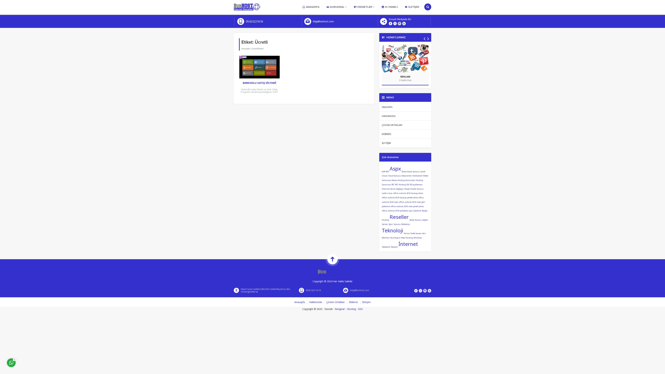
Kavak (407, 189)
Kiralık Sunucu (417, 189)
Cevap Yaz (33, 348)
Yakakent (386, 247)
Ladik (384, 193)
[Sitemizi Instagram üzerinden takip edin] (399, 23)
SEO (360, 309)
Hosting (351, 309)
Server (385, 224)
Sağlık (425, 220)
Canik (422, 171)
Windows (418, 238)
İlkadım (394, 247)
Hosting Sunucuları (406, 180)
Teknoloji (392, 230)
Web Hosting (407, 238)
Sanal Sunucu (415, 220)
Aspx (395, 168)
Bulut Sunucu (413, 171)
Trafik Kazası (415, 233)
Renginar (340, 309)
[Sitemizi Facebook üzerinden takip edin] (390, 23)
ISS (407, 184)
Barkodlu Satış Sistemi (259, 82)
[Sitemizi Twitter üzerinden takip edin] (395, 23)
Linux (389, 193)
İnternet (408, 244)
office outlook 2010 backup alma (408, 193)
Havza (394, 180)
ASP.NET (385, 171)
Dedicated (417, 176)
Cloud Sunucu (394, 176)
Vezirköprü (395, 238)
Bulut (404, 171)
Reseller (399, 216)
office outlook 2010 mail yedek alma (407, 206)
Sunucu (397, 224)
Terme (407, 233)
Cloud (384, 176)
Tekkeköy (405, 224)
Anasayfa (245, 48)
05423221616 (254, 21)
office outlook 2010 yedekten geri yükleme (401, 211)
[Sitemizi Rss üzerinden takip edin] (404, 23)
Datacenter (406, 176)
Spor (391, 224)
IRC (393, 184)
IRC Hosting (400, 184)
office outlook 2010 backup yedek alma (400, 197)
